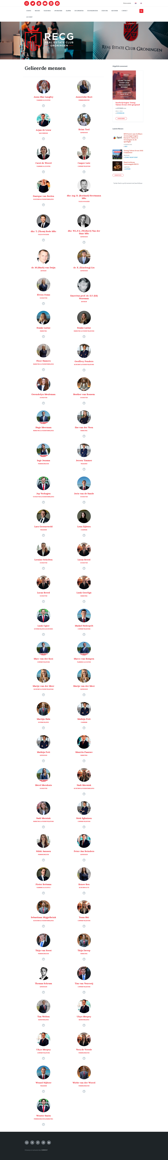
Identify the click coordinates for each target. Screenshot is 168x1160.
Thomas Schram (43, 983)
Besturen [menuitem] (115, 10)
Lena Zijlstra (84, 526)
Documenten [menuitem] (79, 10)
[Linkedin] (51, 3)
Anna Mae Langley (43, 97)
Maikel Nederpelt (84, 625)
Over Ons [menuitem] (105, 10)
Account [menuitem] (29, 17)
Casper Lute (84, 163)
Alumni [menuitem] (68, 10)
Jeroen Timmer (84, 460)
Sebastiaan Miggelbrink (43, 917)
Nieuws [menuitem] (37, 10)
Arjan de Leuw (43, 130)
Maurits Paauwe (84, 752)
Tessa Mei (84, 917)
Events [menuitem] (28, 10)
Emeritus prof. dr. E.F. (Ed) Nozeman (84, 297)
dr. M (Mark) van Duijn (43, 267)
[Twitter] (32, 3)
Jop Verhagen (43, 493)
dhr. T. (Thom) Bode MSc (43, 231)
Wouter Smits (43, 1115)
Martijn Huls (43, 719)
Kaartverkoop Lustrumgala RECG (131, 163)
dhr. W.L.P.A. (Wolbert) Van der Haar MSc (84, 232)
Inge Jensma (43, 460)
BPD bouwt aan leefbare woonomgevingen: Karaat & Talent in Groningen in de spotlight (133, 138)
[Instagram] (26, 3)
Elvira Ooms (43, 294)
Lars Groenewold (43, 526)
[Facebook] (57, 3)
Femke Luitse (43, 327)
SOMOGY (45, 1150)
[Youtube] (45, 3)
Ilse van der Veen (84, 427)
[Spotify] (38, 3)
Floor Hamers (43, 360)
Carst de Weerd (43, 163)
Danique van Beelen (43, 196)
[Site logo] (49, 51)
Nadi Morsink (84, 785)
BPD (126, 146)
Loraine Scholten (43, 559)
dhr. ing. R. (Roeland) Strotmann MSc (84, 197)
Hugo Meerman (43, 427)
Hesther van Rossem (84, 394)
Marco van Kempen (84, 658)
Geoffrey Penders (84, 361)
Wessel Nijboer (43, 1082)
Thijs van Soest (43, 950)
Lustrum (127, 169)
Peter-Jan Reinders (84, 851)
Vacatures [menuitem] (47, 10)
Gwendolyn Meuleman (43, 394)
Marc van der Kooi (43, 658)
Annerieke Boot (84, 97)
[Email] (27, 1142)
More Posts (118, 175)
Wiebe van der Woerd (84, 1082)
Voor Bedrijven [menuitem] (92, 10)
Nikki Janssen (43, 851)
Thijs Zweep (84, 950)
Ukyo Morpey (84, 1016)
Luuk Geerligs (84, 592)
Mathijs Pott (84, 719)
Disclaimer (127, 3)
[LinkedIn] (43, 105)
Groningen (120, 113)
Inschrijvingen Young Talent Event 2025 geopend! (128, 103)
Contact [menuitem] (124, 10)
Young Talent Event (131, 157)
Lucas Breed (84, 559)
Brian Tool (84, 129)
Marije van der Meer (43, 686)
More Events (121, 118)
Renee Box (84, 884)
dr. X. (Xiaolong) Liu (83, 267)
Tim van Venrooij (84, 983)
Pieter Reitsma (43, 884)
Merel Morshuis (43, 785)
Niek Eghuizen (84, 818)
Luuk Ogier (43, 625)
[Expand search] (141, 11)
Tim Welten (43, 1016)
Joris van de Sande (84, 493)
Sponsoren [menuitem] (58, 10)
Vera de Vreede (84, 1049)
